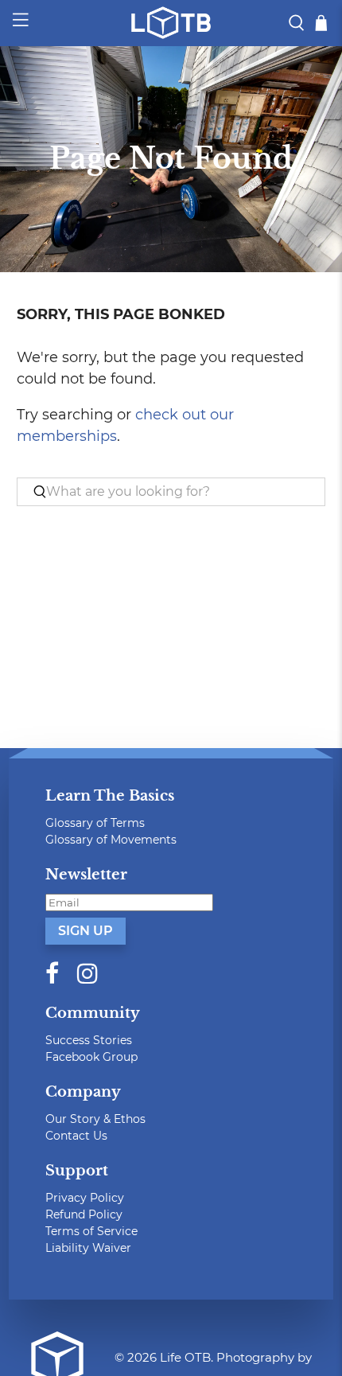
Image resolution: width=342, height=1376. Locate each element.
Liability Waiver (88, 1248)
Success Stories (88, 1040)
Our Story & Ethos (95, 1119)
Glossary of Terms (95, 823)
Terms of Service (91, 1231)
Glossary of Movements (111, 839)
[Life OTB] (171, 22)
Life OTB (185, 1357)
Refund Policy (83, 1214)
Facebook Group (91, 1057)
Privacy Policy (84, 1198)
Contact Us (76, 1135)
